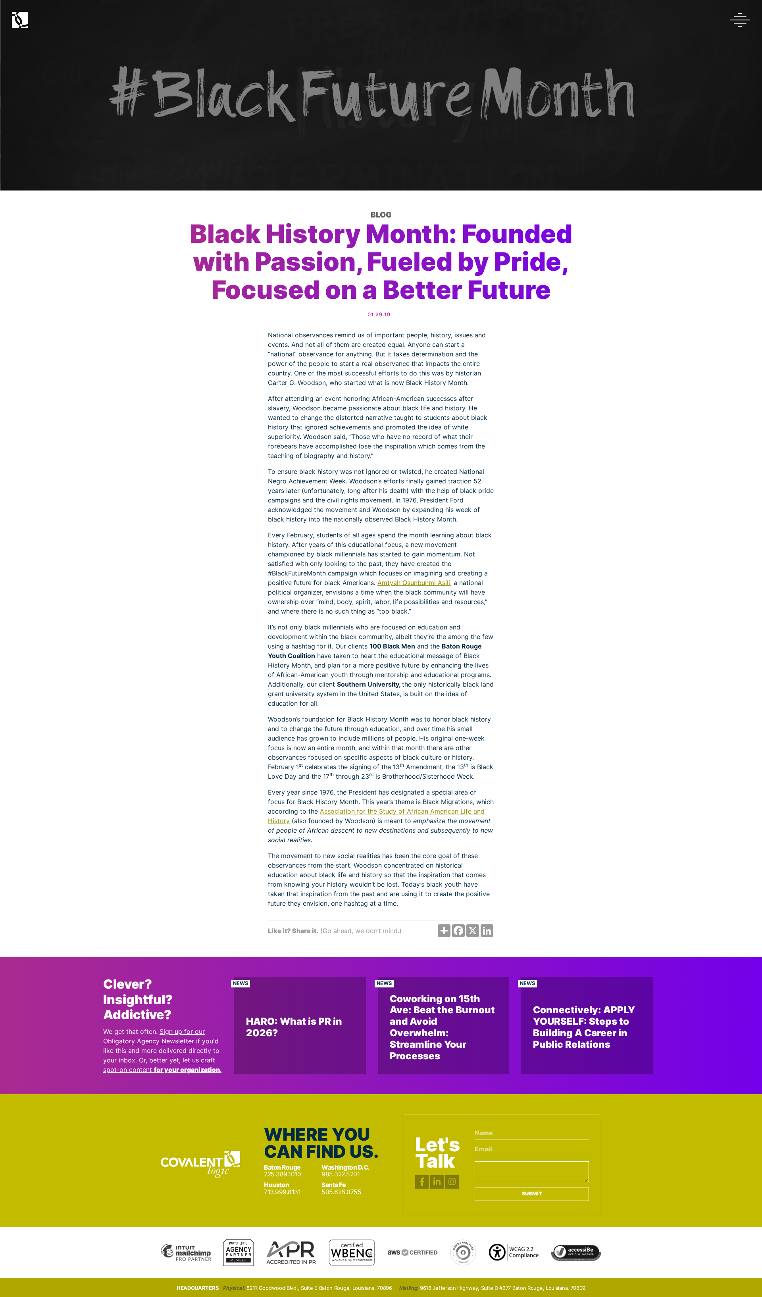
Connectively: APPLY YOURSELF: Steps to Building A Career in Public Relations (584, 1027)
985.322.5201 (340, 1174)
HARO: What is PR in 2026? (294, 1027)
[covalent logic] (200, 1164)
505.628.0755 (341, 1192)
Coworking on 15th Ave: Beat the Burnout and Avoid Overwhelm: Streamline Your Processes (442, 1027)
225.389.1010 (282, 1174)
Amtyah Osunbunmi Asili (413, 583)
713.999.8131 (282, 1192)
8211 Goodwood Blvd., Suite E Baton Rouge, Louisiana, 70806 (319, 1288)
